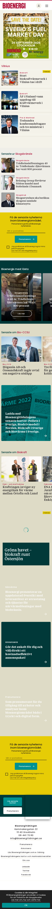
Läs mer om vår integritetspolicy (24, 251)
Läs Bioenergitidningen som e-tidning (26, 852)
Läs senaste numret (12, 802)
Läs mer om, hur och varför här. (26, 900)
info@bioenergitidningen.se (26, 838)
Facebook (26, 875)
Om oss (26, 860)
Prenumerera (13, 811)
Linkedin (26, 867)
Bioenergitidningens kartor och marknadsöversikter (26, 856)
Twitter (26, 871)
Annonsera (26, 848)
